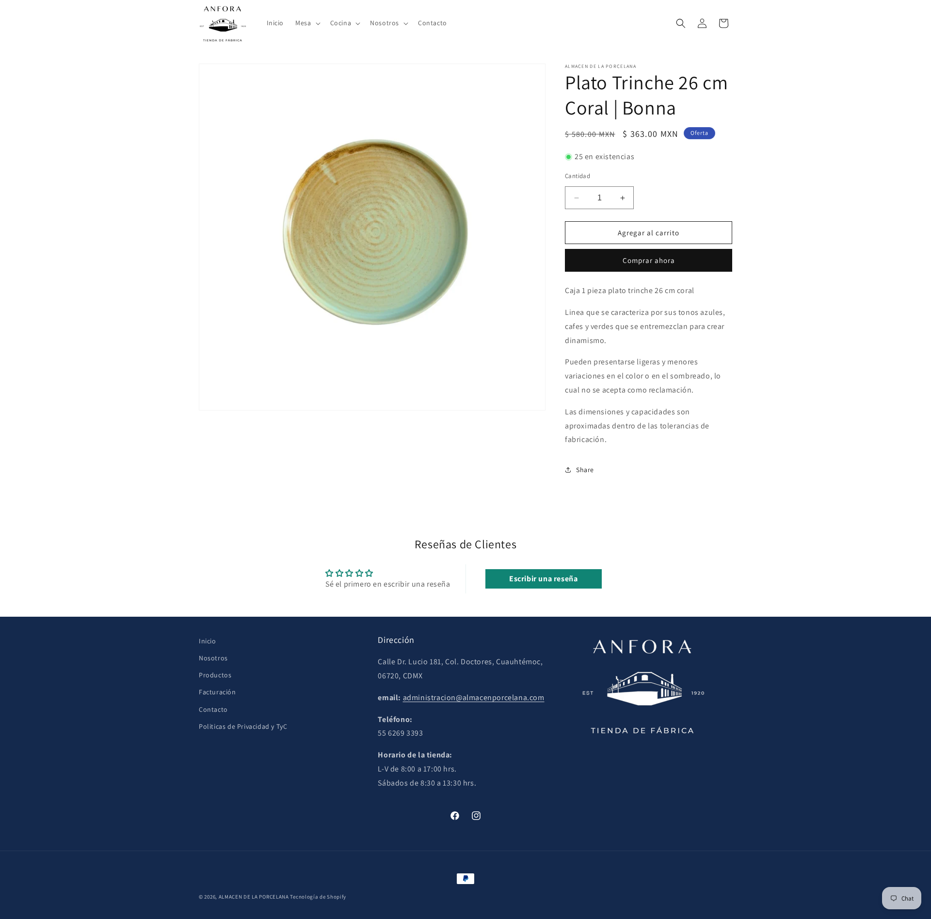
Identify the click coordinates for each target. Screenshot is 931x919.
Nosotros (213, 658)
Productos (215, 675)
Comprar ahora (649, 260)
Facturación (217, 692)
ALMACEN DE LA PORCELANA (254, 896)
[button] (306, 23)
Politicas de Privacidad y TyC (243, 726)
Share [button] (585, 469)
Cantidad (577, 176)
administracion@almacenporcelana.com (474, 697)
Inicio (207, 641)
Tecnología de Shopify (318, 896)
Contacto (213, 709)
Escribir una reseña (543, 579)
